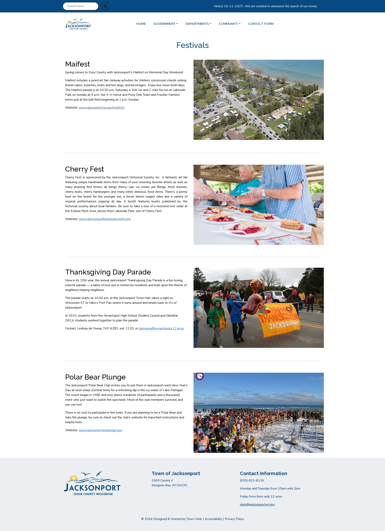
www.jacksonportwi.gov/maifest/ (102, 107)
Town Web (194, 519)
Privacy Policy (234, 519)
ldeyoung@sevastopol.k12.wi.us (161, 328)
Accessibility (213, 519)
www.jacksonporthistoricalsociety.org (105, 219)
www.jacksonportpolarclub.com (100, 430)
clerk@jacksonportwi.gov (257, 504)
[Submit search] (105, 6)
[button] (168, 24)
